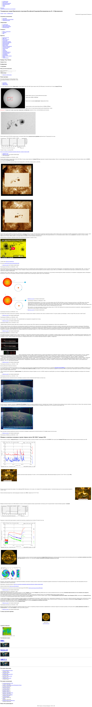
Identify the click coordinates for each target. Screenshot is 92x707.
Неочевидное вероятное (7, 42)
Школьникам (5, 83)
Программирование (6, 4)
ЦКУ (3, 33)
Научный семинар (6, 27)
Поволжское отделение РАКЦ (8, 19)
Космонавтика (5, 54)
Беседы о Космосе (6, 39)
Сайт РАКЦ (5, 18)
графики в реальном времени (46, 623)
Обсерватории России (7, 52)
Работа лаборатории (6, 25)
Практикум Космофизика (7, 46)
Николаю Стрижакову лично (8, 692)
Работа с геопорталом (6, 31)
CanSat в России (5, 57)
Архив (4, 6)
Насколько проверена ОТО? (8, 674)
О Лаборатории (5, 1)
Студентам (4, 82)
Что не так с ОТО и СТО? (7, 676)
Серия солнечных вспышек (8, 694)
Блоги (5, 13)
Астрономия (5, 51)
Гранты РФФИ (5, 48)
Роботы (4, 56)
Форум (4, 5)
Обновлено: (5, 635)
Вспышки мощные (6, 690)
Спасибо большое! (6, 696)
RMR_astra (4, 38)
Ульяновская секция (6, 20)
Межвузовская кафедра (7, 26)
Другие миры (5, 40)
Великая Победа (5, 44)
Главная (1, 13)
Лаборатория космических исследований (7, 8)
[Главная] (2, 7)
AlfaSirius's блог (10, 13)
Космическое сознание (7, 41)
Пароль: (2, 71)
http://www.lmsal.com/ (10, 261)
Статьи (4, 49)
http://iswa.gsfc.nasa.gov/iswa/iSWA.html (36, 587)
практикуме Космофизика (60, 367)
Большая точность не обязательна (9, 700)
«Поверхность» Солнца (7, 678)
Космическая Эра (6, 37)
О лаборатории (5, 24)
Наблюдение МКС (6, 43)
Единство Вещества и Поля (8, 670)
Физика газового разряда (7, 55)
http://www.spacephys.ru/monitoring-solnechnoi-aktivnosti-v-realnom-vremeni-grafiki (14, 151)
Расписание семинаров (7, 3)
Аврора (4, 698)
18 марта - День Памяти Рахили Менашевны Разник (12, 685)
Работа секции (5, 2)
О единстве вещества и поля (8, 683)
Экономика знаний (6, 672)
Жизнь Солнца (5, 45)
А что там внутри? (6, 688)
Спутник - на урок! (6, 47)
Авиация (4, 50)
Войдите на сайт (6, 154)
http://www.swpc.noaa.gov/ (14, 586)
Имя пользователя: (4, 70)
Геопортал (4, 32)
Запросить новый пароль (7, 74)
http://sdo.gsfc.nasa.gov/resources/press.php (11, 263)
